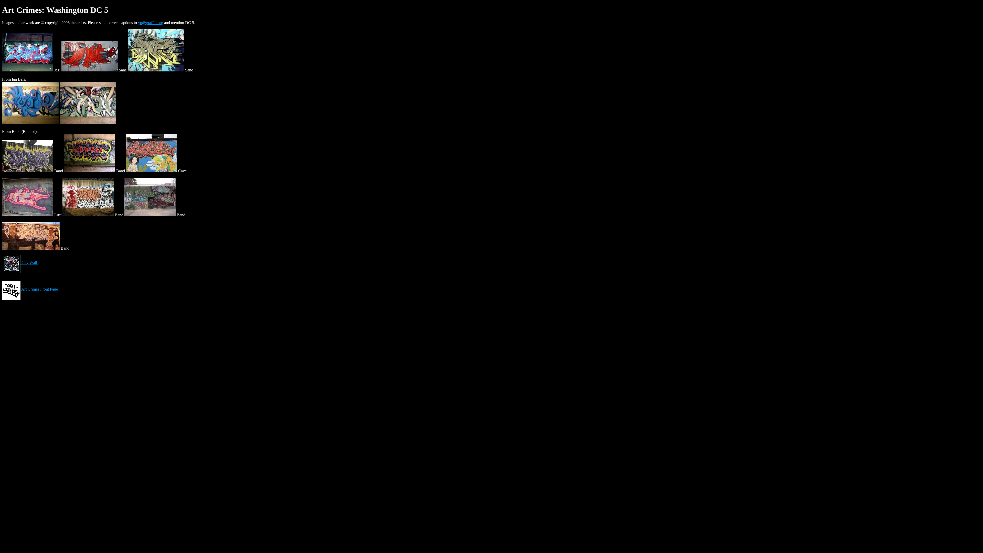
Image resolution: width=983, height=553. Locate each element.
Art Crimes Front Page (39, 289)
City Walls (29, 262)
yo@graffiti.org (150, 22)
